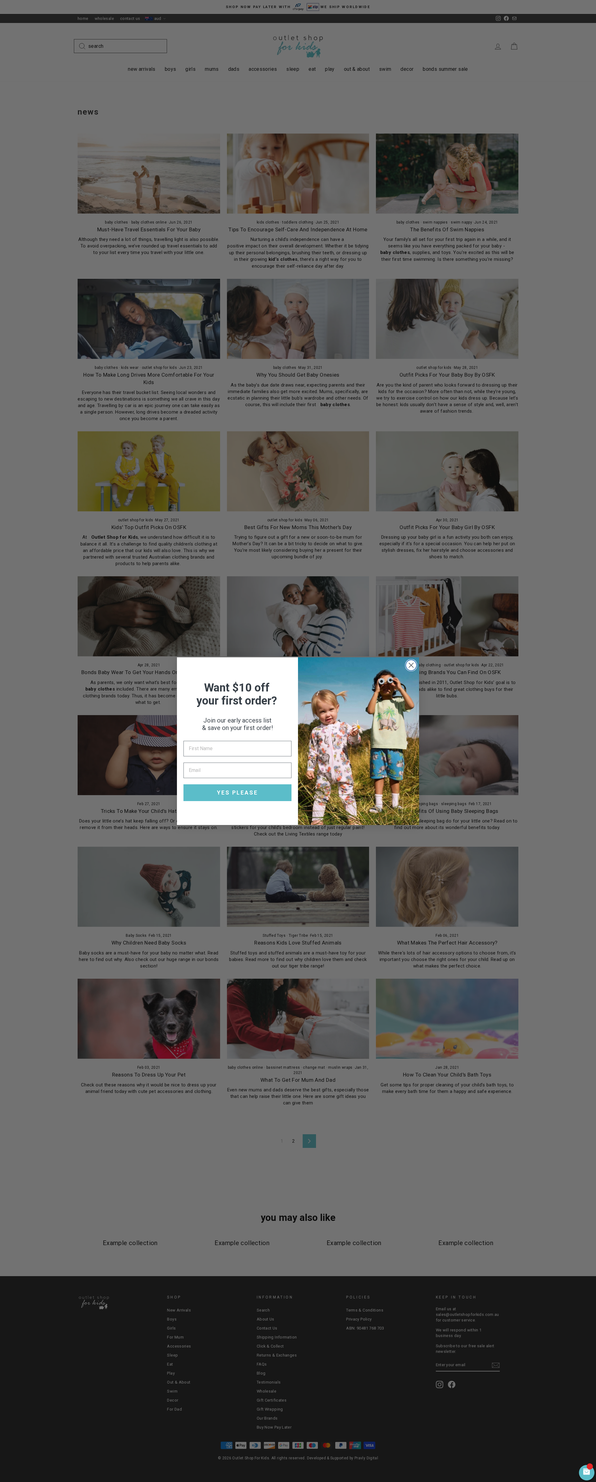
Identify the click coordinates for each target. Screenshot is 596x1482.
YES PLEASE (237, 792)
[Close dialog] (411, 665)
